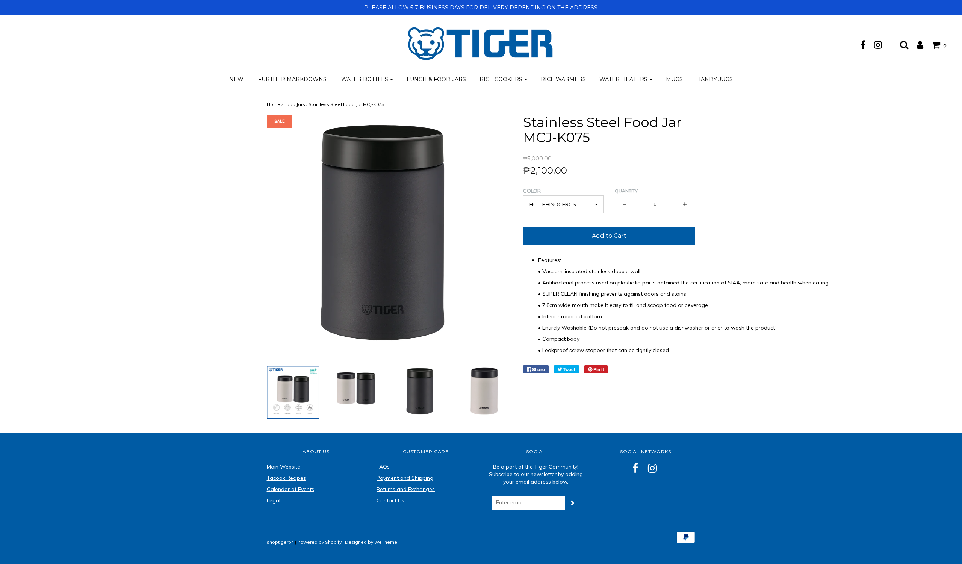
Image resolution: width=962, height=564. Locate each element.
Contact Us (390, 500)
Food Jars (294, 104)
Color (532, 190)
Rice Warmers (563, 79)
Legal (273, 500)
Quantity (626, 191)
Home (273, 104)
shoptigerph (280, 542)
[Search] (900, 44)
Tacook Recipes (286, 478)
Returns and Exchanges (406, 489)
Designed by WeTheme (371, 542)
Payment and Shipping (405, 478)
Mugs (674, 79)
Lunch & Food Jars (436, 79)
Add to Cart (609, 235)
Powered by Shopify (319, 542)
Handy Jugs (714, 79)
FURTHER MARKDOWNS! (293, 79)
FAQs (383, 466)
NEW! (237, 79)
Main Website (283, 466)
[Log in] (916, 44)
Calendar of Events (290, 489)
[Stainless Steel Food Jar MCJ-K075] (293, 392)
